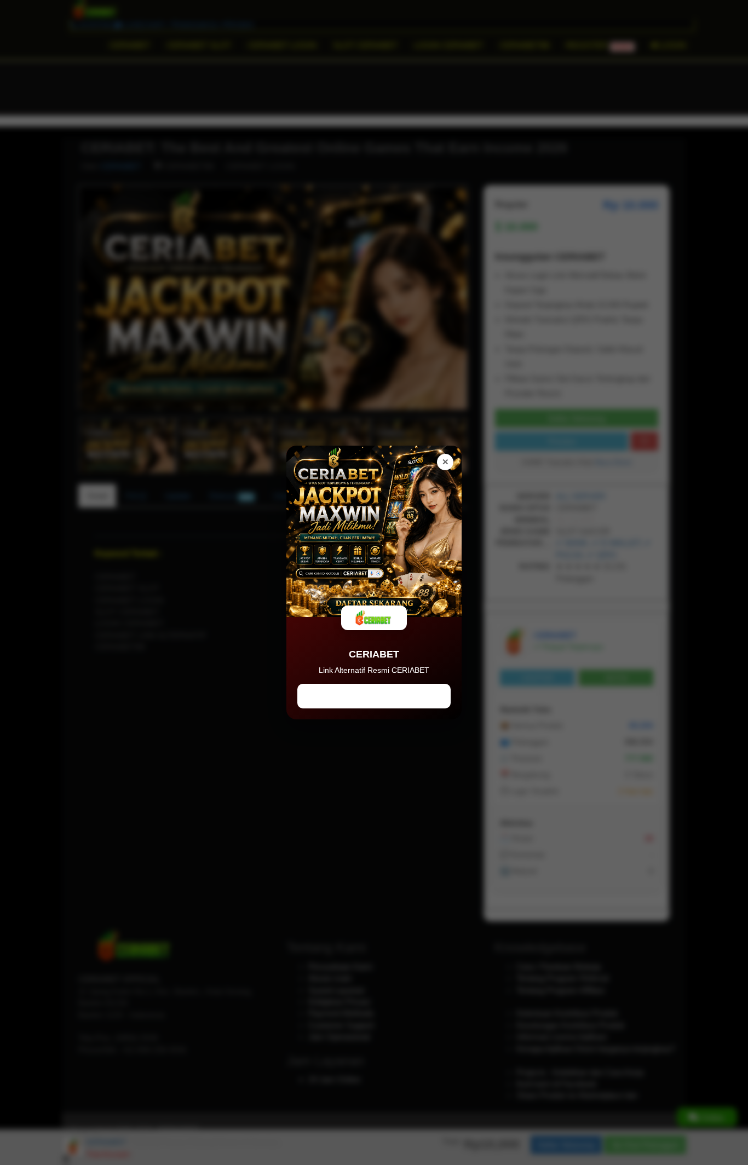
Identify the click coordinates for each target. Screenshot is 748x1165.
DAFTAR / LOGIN (374, 696)
